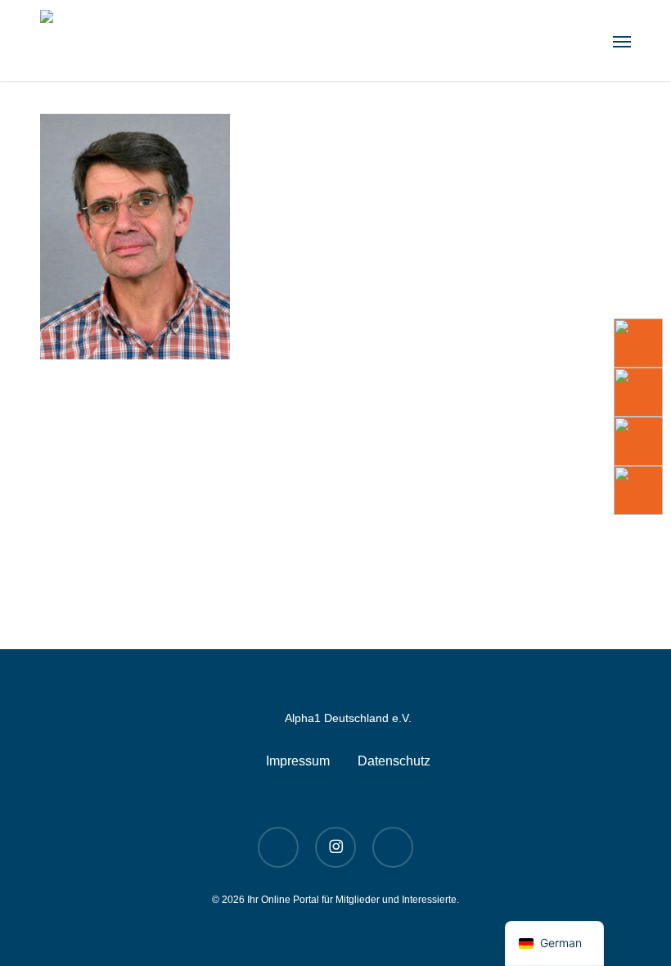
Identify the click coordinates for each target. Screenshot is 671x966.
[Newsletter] (638, 441)
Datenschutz (394, 761)
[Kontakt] (638, 490)
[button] (622, 41)
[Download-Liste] (638, 392)
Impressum (298, 761)
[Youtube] (638, 343)
